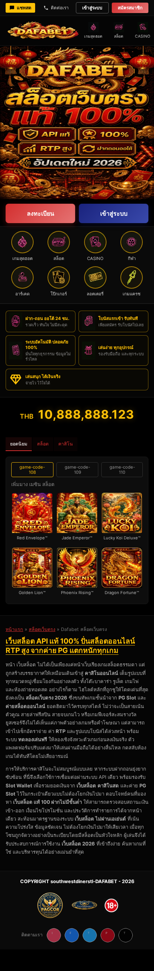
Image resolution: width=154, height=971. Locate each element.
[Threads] (125, 935)
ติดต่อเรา (60, 7)
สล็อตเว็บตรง (42, 629)
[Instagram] (53, 935)
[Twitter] (89, 935)
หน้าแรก (14, 629)
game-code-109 (77, 469)
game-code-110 (122, 469)
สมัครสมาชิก (130, 7)
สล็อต (43, 444)
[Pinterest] (107, 935)
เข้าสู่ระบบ (92, 7)
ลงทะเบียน (40, 213)
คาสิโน (65, 444)
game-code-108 (32, 469)
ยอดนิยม (18, 444)
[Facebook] (71, 935)
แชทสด (24, 7)
